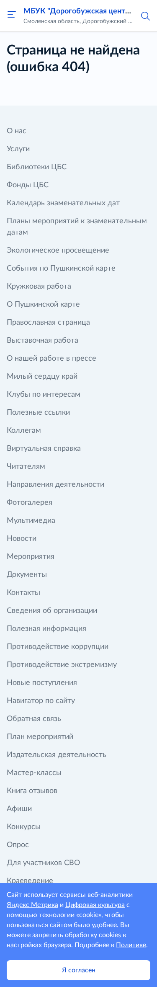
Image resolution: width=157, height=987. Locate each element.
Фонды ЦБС (28, 185)
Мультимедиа (31, 521)
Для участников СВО (43, 863)
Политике (131, 945)
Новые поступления (42, 683)
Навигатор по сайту (41, 701)
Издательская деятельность (56, 755)
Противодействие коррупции (57, 647)
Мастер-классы (34, 773)
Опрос (18, 845)
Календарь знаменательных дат (63, 203)
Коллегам (24, 430)
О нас (16, 131)
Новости (21, 539)
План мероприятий (40, 737)
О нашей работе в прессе (51, 358)
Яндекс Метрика (32, 905)
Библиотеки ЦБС (37, 167)
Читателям (26, 466)
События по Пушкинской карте (61, 268)
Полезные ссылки (38, 412)
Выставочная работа (42, 340)
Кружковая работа (39, 286)
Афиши (19, 809)
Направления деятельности (55, 484)
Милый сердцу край (42, 376)
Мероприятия (30, 557)
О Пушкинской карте (43, 304)
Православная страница (48, 322)
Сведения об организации (52, 611)
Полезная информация (46, 629)
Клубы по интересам (43, 394)
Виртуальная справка (44, 448)
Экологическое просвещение (58, 250)
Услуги (18, 149)
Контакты (23, 593)
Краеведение (30, 881)
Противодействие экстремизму (62, 665)
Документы (27, 575)
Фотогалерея (29, 502)
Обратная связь (34, 719)
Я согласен (78, 970)
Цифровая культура (95, 905)
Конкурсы (24, 827)
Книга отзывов (32, 791)
